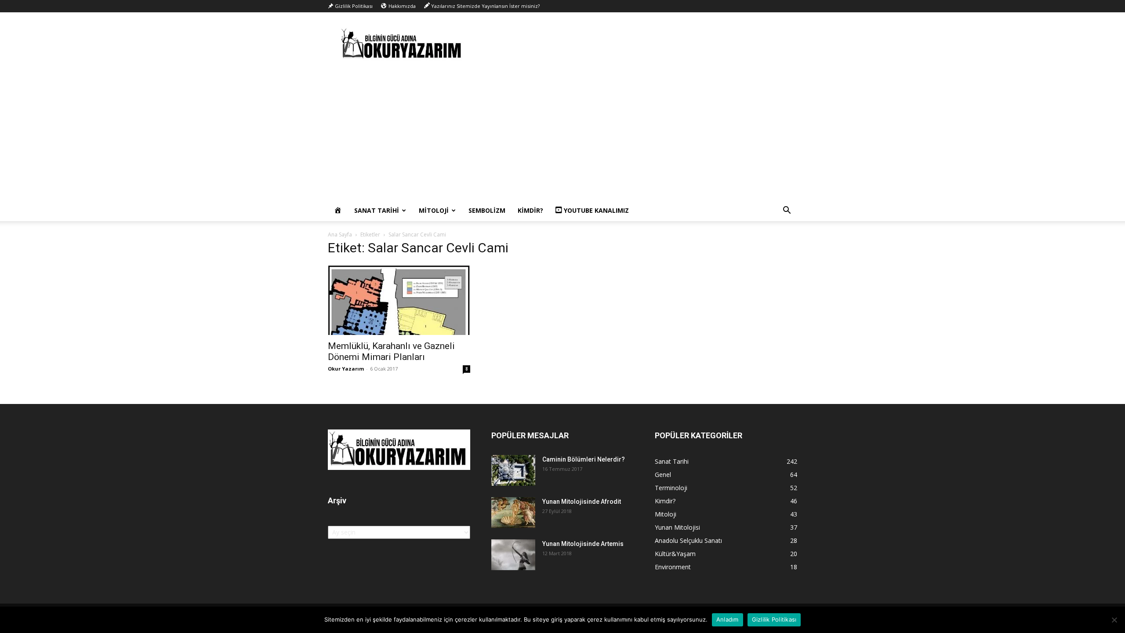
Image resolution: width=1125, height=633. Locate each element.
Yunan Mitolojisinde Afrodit (581, 501)
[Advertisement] (562, 134)
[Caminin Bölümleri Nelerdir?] (513, 470)
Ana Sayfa (340, 234)
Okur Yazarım (346, 368)
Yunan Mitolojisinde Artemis (583, 543)
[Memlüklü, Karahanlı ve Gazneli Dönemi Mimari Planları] (399, 300)
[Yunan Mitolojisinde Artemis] (513, 554)
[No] (1114, 619)
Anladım (727, 619)
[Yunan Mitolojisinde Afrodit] (513, 512)
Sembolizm (486, 210)
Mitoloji (434, 210)
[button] (786, 211)
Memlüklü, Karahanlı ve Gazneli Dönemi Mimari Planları (391, 351)
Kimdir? (530, 210)
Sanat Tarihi (376, 210)
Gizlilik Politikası (774, 619)
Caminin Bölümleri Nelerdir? (583, 459)
